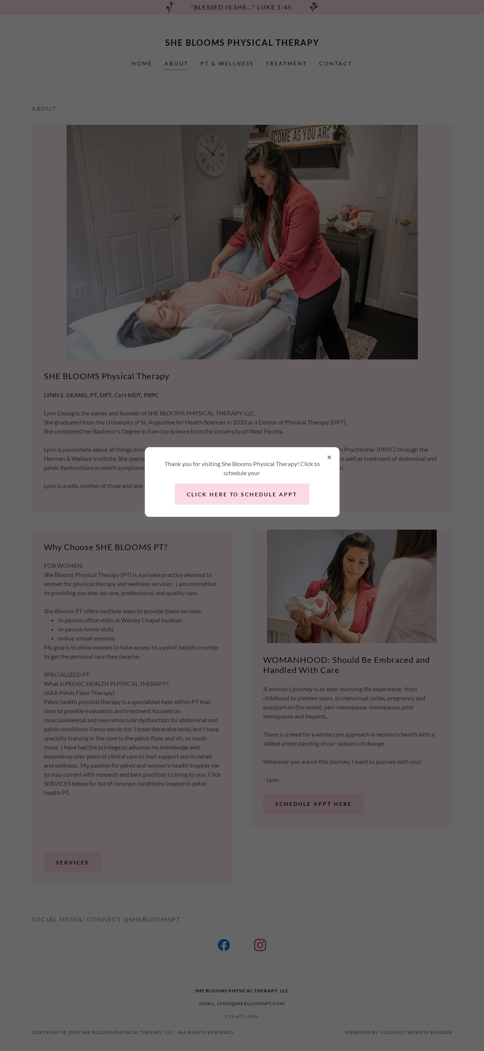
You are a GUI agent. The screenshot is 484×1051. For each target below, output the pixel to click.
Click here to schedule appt (242, 494)
